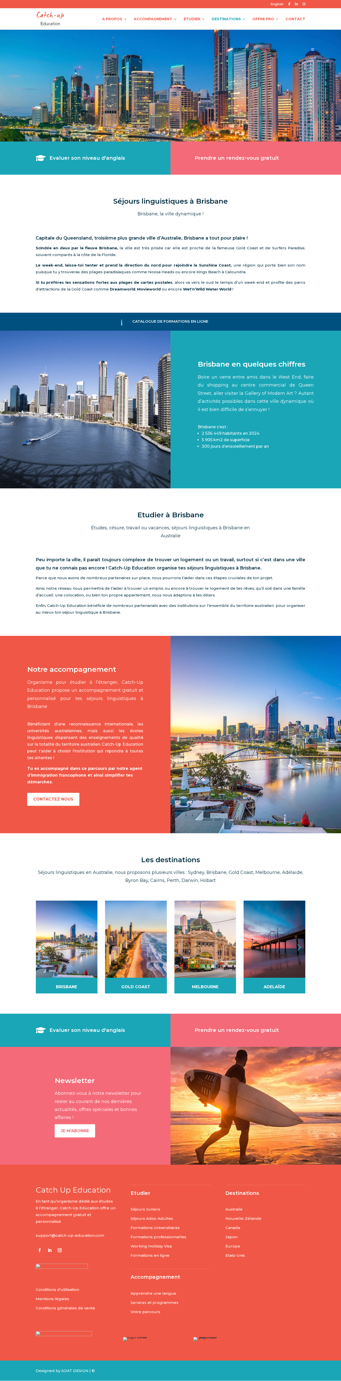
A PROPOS (112, 19)
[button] (42, 947)
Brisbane (66, 986)
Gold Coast (135, 986)
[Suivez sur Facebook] (40, 1250)
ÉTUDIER (192, 19)
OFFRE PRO (263, 19)
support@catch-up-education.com (70, 1235)
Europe (232, 1246)
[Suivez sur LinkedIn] (50, 1250)
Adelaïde (274, 986)
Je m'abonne (75, 1130)
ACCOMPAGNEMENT (153, 19)
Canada (232, 1227)
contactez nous (53, 799)
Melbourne (205, 986)
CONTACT (295, 19)
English (277, 4)
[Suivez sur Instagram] (60, 1250)
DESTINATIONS (226, 19)
